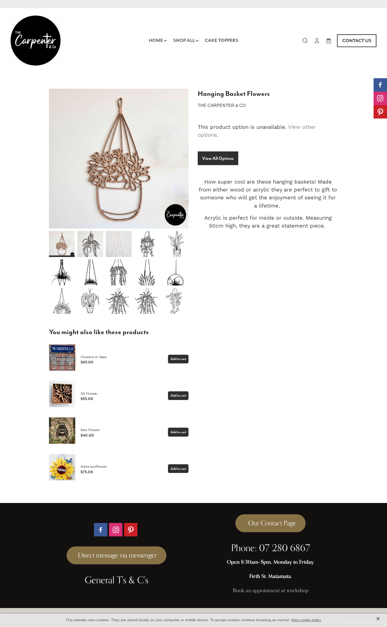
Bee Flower (90, 429)
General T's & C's (116, 579)
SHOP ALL (184, 40)
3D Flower (89, 393)
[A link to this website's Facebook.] (380, 85)
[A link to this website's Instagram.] (380, 98)
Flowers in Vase (94, 356)
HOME (156, 40)
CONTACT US (356, 40)
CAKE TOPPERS (221, 40)
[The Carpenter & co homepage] (47, 41)
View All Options (218, 158)
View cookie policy (306, 620)
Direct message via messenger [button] (116, 555)
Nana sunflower (94, 466)
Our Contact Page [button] (270, 523)
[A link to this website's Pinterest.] (380, 112)
